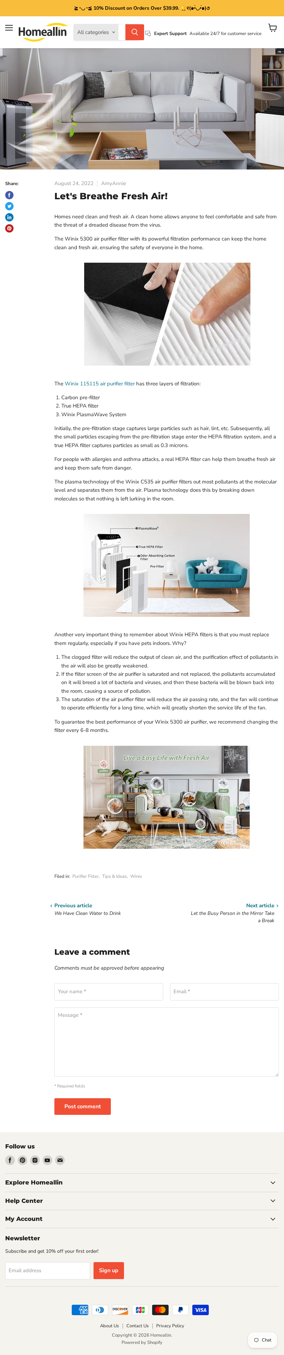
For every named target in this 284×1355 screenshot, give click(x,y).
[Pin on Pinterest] (9, 228)
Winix (136, 876)
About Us (109, 1326)
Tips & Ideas (114, 876)
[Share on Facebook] (9, 195)
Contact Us (137, 1326)
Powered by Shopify (142, 1342)
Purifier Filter (85, 876)
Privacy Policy (170, 1326)
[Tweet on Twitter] (9, 206)
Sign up (108, 1270)
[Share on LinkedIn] (9, 217)
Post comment (82, 1106)
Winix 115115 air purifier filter (100, 383)
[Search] (134, 32)
